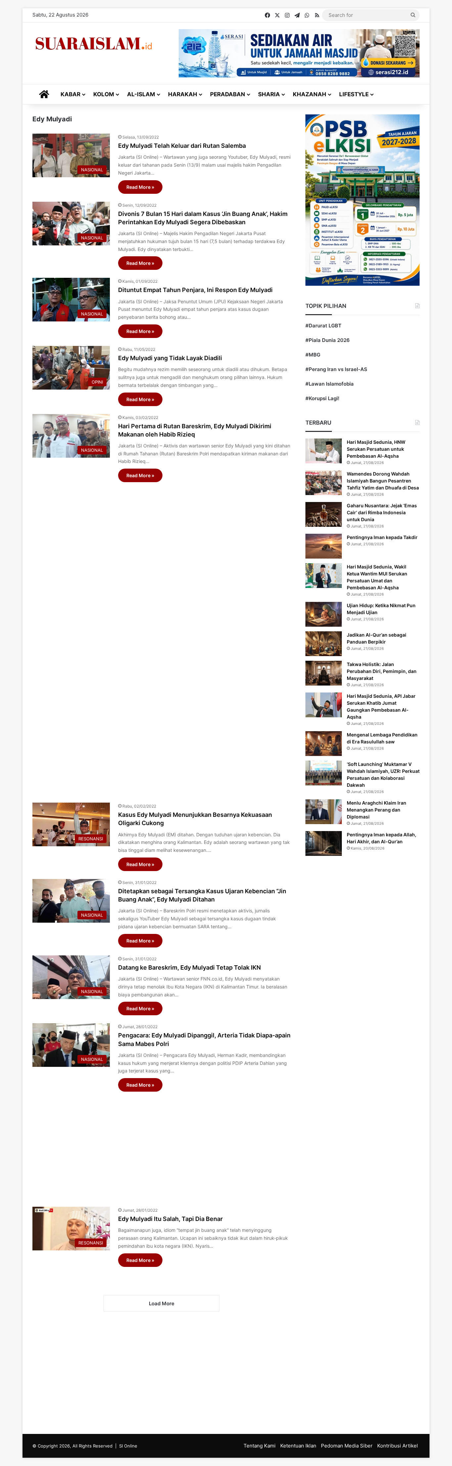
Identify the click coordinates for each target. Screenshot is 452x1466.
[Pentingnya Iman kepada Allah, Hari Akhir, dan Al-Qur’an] (323, 843)
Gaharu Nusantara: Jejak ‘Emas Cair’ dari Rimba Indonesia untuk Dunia (382, 512)
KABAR (70, 94)
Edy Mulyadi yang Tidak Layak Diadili (170, 358)
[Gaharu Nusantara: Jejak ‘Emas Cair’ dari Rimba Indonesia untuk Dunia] (323, 514)
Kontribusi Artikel (397, 1446)
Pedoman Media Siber (347, 1446)
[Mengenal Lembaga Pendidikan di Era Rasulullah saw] (323, 743)
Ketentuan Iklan (298, 1446)
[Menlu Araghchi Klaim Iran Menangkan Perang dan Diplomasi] (323, 811)
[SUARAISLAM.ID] (93, 43)
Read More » (140, 187)
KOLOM (103, 94)
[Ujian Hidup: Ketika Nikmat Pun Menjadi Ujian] (323, 614)
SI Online (128, 1445)
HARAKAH (182, 94)
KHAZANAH (309, 94)
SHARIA (269, 94)
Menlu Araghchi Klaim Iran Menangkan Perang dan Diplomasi (376, 809)
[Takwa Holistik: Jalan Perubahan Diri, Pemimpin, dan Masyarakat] (323, 673)
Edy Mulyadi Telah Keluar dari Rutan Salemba (182, 145)
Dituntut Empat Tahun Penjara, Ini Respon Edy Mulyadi (195, 289)
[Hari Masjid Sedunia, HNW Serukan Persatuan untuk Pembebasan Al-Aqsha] (323, 451)
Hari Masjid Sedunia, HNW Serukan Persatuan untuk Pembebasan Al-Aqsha (376, 449)
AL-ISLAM (141, 94)
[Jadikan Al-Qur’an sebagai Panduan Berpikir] (323, 643)
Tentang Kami (260, 1446)
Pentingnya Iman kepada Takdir (382, 537)
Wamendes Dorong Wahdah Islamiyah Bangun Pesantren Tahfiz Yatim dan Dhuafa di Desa (383, 480)
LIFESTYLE (354, 94)
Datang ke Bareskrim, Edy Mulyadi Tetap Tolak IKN (189, 967)
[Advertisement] (161, 639)
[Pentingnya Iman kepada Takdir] (323, 546)
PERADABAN (227, 94)
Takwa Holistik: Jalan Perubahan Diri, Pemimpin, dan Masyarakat (382, 671)
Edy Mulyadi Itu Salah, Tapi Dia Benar (170, 1218)
